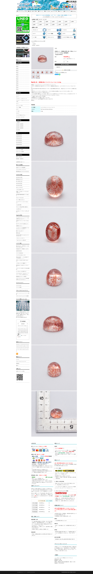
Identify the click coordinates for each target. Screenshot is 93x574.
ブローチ (17, 113)
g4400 (60, 21)
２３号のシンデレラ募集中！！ (21, 263)
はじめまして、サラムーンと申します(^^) (22, 212)
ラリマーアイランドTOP (22, 11)
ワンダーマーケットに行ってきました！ (22, 202)
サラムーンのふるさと (20, 197)
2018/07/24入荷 (19, 136)
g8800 (34, 21)
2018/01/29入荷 (19, 138)
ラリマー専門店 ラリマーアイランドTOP (38, 41)
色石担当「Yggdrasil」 (36, 45)
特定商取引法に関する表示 (31, 572)
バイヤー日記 (54, 11)
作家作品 (17, 363)
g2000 (60, 24)
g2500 (47, 24)
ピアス (64, 33)
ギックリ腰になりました (20, 199)
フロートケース (51, 37)
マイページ (41, 11)
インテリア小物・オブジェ (68, 37)
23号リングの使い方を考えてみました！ (22, 261)
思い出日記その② (19, 181)
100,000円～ (18, 129)
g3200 (34, 24)
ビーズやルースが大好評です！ (21, 271)
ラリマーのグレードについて (21, 169)
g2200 (53, 24)
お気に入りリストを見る (20, 371)
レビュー (61, 11)
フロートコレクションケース (22, 290)
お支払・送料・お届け (33, 11)
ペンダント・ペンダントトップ (21, 98)
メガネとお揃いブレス (20, 189)
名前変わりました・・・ (20, 225)
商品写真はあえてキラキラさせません (22, 171)
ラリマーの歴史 (18, 287)
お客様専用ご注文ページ (20, 161)
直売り (17, 365)
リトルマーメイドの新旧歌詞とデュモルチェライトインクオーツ (22, 228)
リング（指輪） (51, 33)
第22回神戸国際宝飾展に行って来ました (22, 195)
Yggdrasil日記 (19, 215)
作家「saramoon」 (19, 156)
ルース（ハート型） (19, 105)
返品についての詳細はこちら (61, 72)
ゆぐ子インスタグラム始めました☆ (22, 223)
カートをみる (47, 11)
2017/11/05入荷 (19, 140)
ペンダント (65, 29)
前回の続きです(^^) (19, 179)
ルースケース (21, 347)
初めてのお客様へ (19, 164)
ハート (18, 349)
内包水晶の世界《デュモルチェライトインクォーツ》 (22, 236)
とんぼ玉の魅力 (18, 204)
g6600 (47, 21)
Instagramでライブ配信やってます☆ (22, 248)
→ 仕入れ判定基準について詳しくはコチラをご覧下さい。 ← (54, 16)
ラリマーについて (19, 282)
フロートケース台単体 (20, 151)
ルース (34, 33)
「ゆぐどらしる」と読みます (21, 240)
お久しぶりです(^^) (19, 187)
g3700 (66, 21)
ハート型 (34, 37)
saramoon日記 (19, 174)
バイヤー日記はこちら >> (22, 317)
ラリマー (17, 359)
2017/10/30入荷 (19, 142)
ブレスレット (35, 29)
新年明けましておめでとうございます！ (22, 266)
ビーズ (49, 29)
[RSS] (17, 354)
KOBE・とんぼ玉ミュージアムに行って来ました (22, 192)
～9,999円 (18, 122)
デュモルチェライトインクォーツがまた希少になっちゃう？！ (22, 218)
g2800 (40, 24)
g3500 (72, 21)
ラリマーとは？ (18, 285)
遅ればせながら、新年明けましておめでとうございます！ (22, 246)
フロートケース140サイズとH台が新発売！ (22, 269)
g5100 (53, 21)
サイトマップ (67, 11)
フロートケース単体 (19, 149)
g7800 (40, 21)
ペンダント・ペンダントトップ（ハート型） (22, 101)
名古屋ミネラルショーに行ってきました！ (22, 221)
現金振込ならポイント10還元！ (21, 276)
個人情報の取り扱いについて (21, 572)
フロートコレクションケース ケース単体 (22, 294)
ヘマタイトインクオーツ (20, 238)
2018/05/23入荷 (19, 144)
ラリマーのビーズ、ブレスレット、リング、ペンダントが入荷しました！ (22, 274)
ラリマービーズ (23, 344)
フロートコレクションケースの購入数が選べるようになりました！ (22, 279)
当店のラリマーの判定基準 (20, 167)
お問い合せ (74, 11)
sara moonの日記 (19, 183)
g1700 (66, 24)
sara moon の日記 (19, 177)
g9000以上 (18, 64)
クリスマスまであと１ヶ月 (20, 255)
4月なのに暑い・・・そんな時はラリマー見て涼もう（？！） (22, 258)
